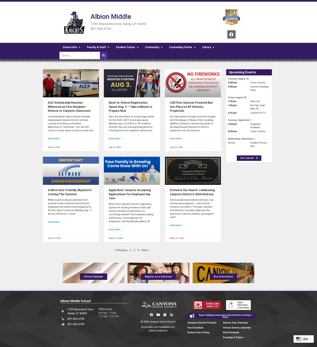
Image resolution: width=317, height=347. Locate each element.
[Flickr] (165, 315)
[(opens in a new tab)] (193, 83)
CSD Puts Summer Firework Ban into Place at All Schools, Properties (191, 106)
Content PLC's (258, 112)
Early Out (255, 101)
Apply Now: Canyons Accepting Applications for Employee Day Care (130, 194)
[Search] (103, 55)
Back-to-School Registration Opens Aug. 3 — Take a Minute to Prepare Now (130, 106)
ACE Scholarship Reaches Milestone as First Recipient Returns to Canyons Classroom (69, 106)
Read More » (54, 139)
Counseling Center (180, 47)
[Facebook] (231, 34)
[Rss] (172, 315)
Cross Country (258, 82)
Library (206, 47)
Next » (145, 250)
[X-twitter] (144, 315)
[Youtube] (158, 315)
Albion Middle (111, 16)
